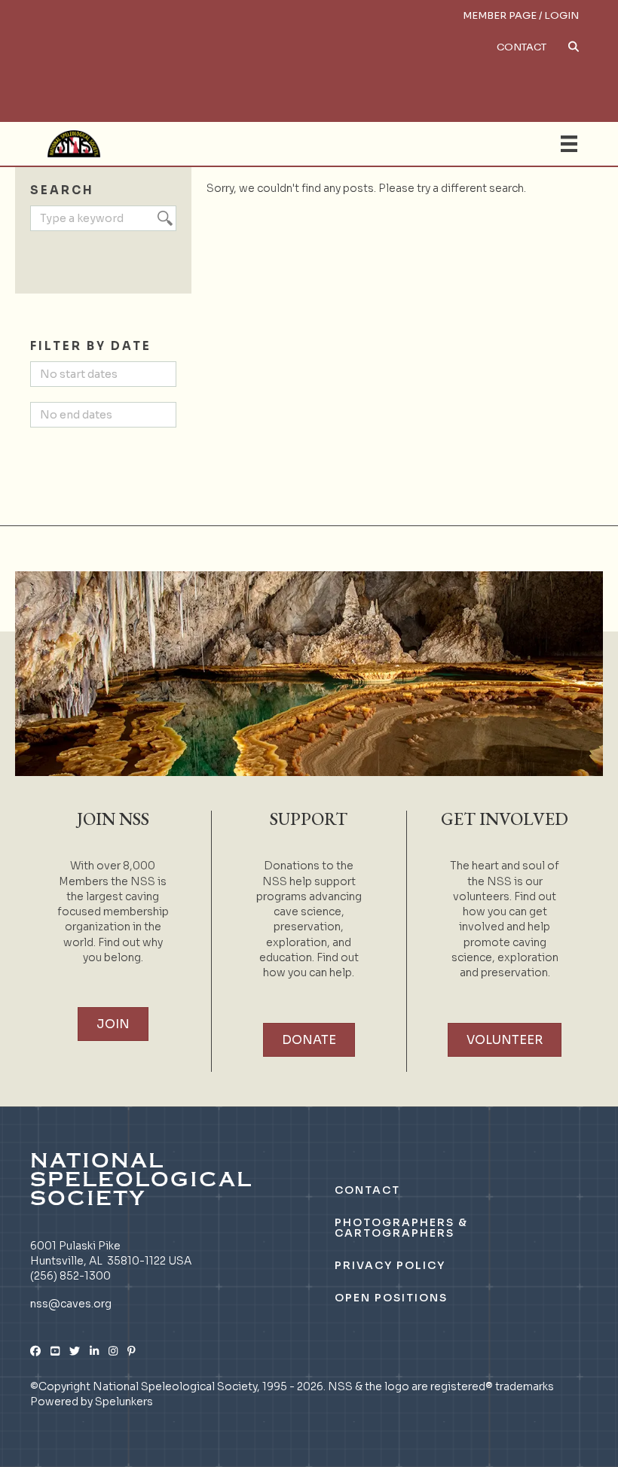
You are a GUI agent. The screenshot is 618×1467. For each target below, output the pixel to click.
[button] (435, 58)
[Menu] (569, 144)
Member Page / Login (521, 15)
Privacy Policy (390, 1265)
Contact (521, 47)
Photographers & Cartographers (401, 1228)
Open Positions (391, 1297)
